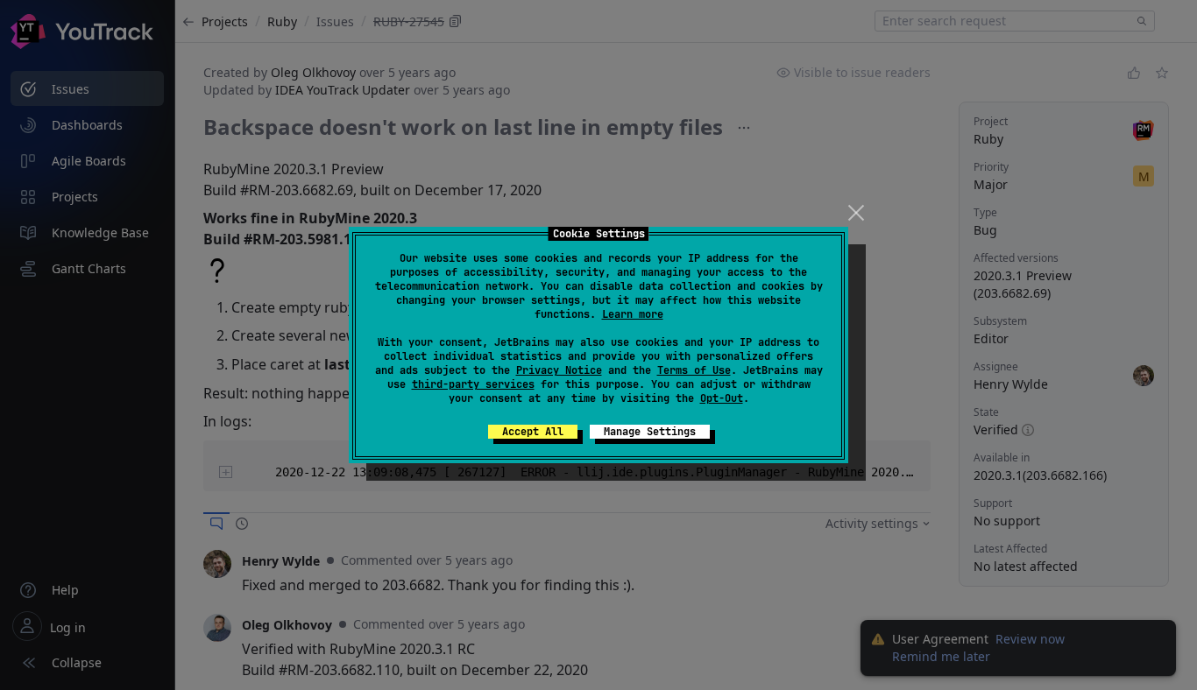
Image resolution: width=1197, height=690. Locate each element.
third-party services (473, 384)
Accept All (532, 432)
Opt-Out (721, 398)
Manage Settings (650, 432)
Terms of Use (694, 370)
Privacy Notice (559, 370)
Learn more (632, 314)
